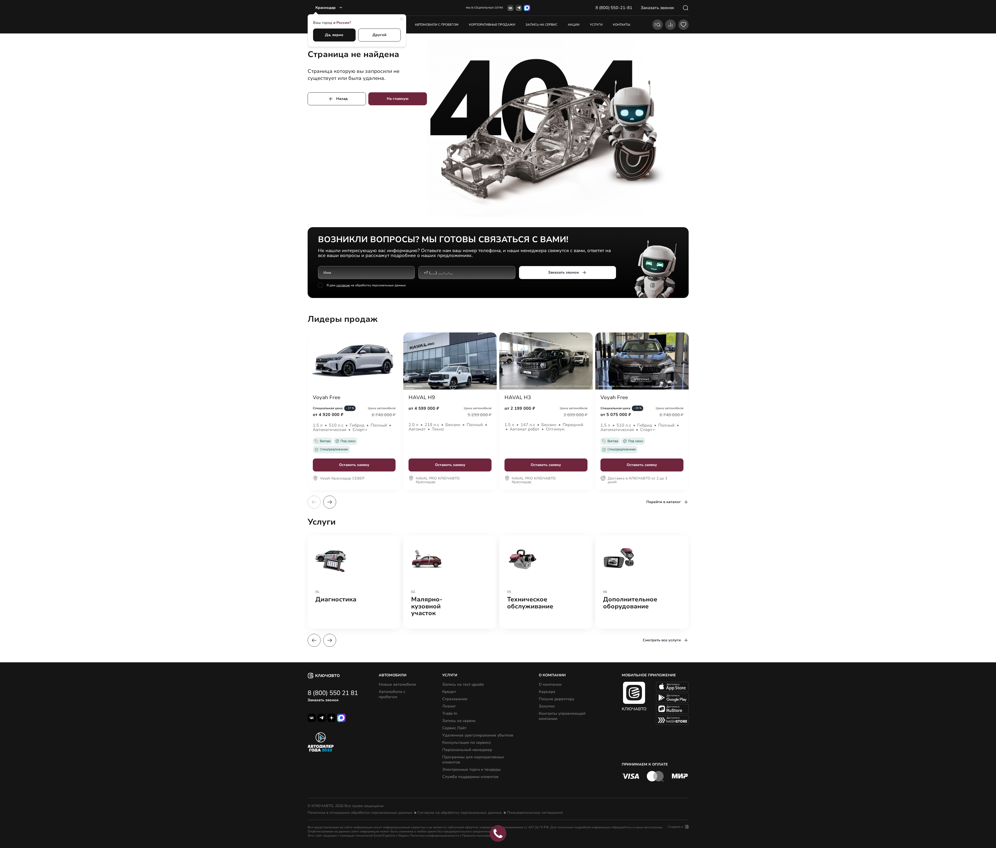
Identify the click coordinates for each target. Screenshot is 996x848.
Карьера (547, 691)
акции (573, 25)
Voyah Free (326, 397)
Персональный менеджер (467, 749)
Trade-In (449, 713)
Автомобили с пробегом (437, 25)
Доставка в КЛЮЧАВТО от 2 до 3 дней (637, 480)
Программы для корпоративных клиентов (473, 759)
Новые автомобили (397, 684)
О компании (550, 684)
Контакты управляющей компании (562, 716)
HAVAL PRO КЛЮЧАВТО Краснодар (438, 480)
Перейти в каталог (663, 501)
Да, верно (334, 34)
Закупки (547, 706)
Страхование (454, 698)
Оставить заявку (354, 464)
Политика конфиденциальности (434, 835)
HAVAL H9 (422, 397)
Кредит (449, 691)
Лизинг (449, 706)
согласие (343, 285)
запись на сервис (541, 25)
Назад (342, 98)
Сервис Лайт (454, 728)
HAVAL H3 (517, 397)
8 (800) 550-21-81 (614, 8)
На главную (398, 98)
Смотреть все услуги (662, 640)
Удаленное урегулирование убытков (477, 735)
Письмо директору (556, 698)
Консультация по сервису (466, 742)
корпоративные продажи (492, 25)
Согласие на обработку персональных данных (460, 813)
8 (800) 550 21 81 (333, 693)
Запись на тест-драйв (463, 684)
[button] (329, 502)
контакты (621, 25)
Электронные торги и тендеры (471, 769)
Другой (379, 34)
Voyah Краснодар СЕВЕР (342, 479)
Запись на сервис (459, 720)
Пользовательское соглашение (535, 813)
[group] (354, 582)
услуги (596, 25)
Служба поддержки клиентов (470, 776)
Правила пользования (479, 835)
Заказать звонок (563, 272)
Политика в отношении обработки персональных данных (360, 813)
